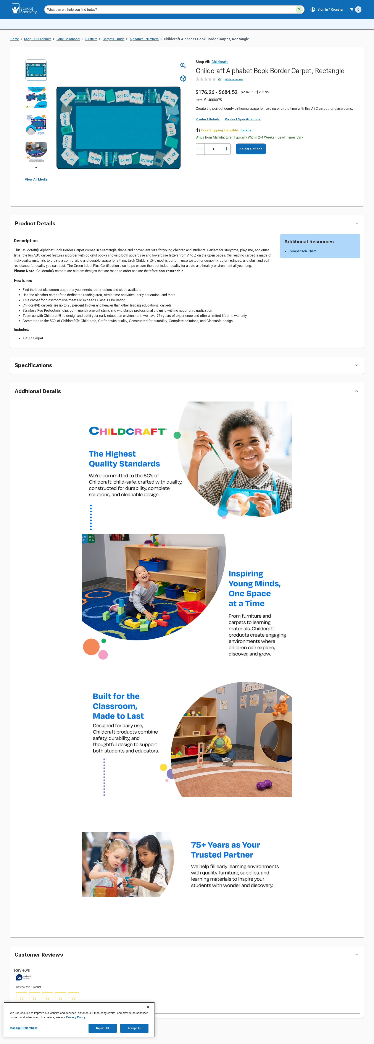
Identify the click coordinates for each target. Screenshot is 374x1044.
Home (14, 39)
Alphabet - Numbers (144, 39)
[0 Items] (352, 9)
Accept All (134, 1028)
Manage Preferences (23, 1027)
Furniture (91, 39)
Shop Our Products (37, 39)
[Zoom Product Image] (183, 65)
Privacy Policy (75, 1017)
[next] (36, 168)
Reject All (102, 1028)
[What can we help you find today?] (299, 9)
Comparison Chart (302, 279)
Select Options (251, 185)
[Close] (148, 1007)
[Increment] (226, 185)
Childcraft (219, 62)
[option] (36, 73)
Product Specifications (243, 156)
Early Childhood (68, 39)
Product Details (208, 156)
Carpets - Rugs (113, 39)
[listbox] (36, 114)
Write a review (234, 79)
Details (245, 167)
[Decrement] (200, 185)
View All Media (36, 179)
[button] (326, 9)
